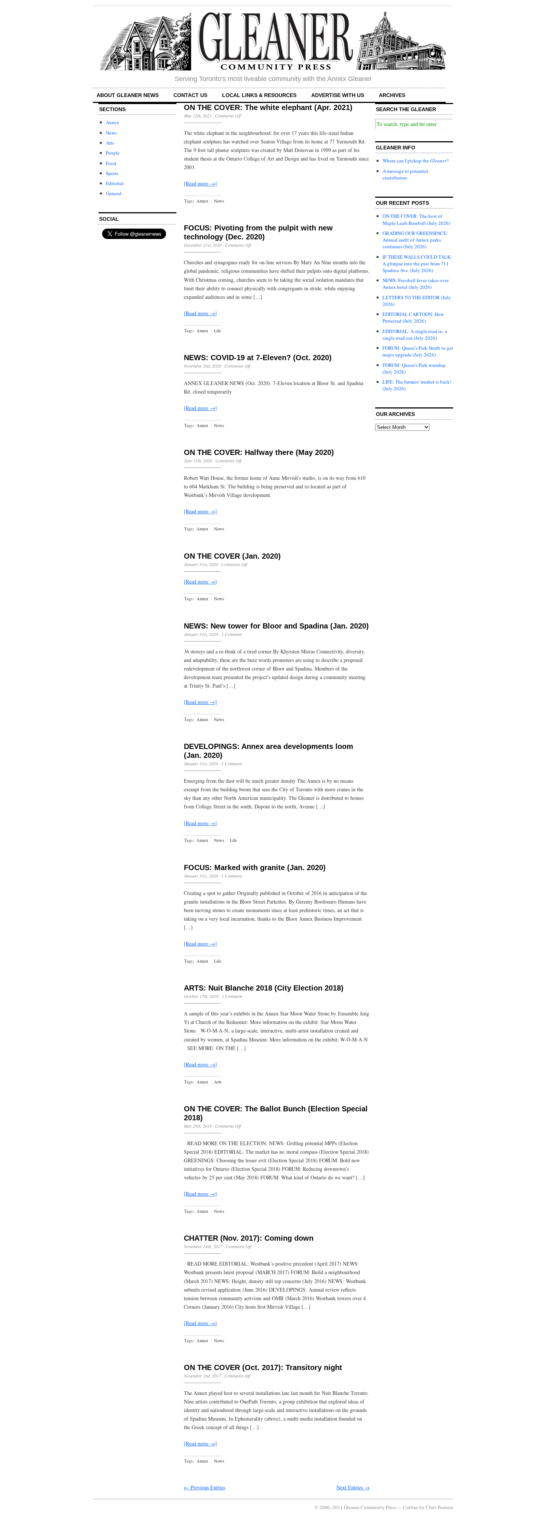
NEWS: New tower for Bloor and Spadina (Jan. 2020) (276, 626)
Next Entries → (353, 1487)
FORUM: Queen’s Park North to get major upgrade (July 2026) (418, 351)
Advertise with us (337, 95)
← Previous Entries (204, 1487)
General (113, 193)
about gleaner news (128, 95)
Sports (112, 173)
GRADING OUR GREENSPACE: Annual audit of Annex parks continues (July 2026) (415, 240)
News (111, 132)
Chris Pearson (439, 1507)
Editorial (115, 183)
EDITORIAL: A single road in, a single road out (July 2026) (415, 334)
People (113, 152)
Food (111, 163)
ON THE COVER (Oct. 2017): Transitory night (263, 1367)
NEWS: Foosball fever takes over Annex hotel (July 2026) (416, 283)
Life (217, 330)
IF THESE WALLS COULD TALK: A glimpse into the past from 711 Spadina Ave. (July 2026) (417, 263)
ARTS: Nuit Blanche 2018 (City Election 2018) (264, 988)
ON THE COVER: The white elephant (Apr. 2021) (268, 107)
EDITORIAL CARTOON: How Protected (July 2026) (413, 317)
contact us (190, 95)
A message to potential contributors (405, 174)
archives (392, 95)
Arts (110, 142)
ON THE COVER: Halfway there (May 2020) (259, 452)
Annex (112, 122)
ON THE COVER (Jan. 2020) (232, 556)
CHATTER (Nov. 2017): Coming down (248, 1238)
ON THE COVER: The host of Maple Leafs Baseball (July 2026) (416, 219)
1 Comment (231, 634)
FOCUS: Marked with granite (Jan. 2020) (255, 867)
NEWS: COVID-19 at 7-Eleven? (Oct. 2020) (258, 357)
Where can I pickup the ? (416, 160)
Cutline (410, 1507)
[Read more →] (200, 183)
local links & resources (259, 95)
